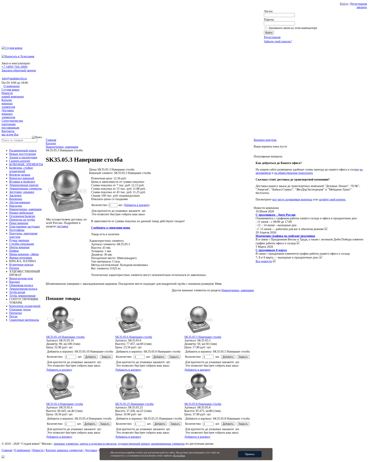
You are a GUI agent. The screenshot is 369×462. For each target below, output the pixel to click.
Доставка (8, 114)
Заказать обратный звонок (19, 70)
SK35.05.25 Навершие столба (134, 404)
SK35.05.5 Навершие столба (202, 337)
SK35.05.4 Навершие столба (64, 404)
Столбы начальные (21, 243)
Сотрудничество (12, 124)
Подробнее (179, 455)
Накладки (15, 205)
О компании (11, 87)
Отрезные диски (20, 309)
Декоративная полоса (23, 288)
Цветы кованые (19, 247)
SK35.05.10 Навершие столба (65, 337)
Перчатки (15, 313)
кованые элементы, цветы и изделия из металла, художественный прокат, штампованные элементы (119, 443)
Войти (344, 3)
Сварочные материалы (24, 319)
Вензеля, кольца (19, 174)
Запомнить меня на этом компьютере (292, 28)
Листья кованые (19, 202)
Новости (13, 94)
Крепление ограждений (24, 306)
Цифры (14, 250)
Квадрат (14, 281)
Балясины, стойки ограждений (21, 169)
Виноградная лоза (21, 278)
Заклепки (15, 195)
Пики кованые (18, 223)
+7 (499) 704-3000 (14, 67)
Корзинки (15, 198)
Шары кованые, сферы (24, 254)
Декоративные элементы (25, 188)
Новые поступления (22, 154)
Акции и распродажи (23, 157)
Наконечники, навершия (25, 209)
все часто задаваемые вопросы (292, 199)
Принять (250, 454)
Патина (14, 268)
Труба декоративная (22, 295)
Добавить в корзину (137, 205)
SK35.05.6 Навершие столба (133, 337)
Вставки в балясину (22, 181)
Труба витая (17, 292)
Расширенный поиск (23, 150)
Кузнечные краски (21, 264)
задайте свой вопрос (332, 199)
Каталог (8, 103)
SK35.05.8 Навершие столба (202, 404)
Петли (13, 316)
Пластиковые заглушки (24, 226)
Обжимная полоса (21, 285)
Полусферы (16, 230)
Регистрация (358, 3)
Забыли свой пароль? (278, 41)
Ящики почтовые (20, 257)
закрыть (362, 7)
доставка (62, 226)
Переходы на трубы (22, 219)
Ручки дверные (19, 240)
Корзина (265, 140)
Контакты (10, 132)
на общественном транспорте (293, 173)
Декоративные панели (23, 185)
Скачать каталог (19, 160)
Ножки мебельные (21, 212)
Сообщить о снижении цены (110, 227)
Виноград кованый (21, 178)
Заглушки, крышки (21, 192)
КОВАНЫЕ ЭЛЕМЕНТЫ (26, 164)
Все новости (264, 261)
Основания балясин (22, 216)
